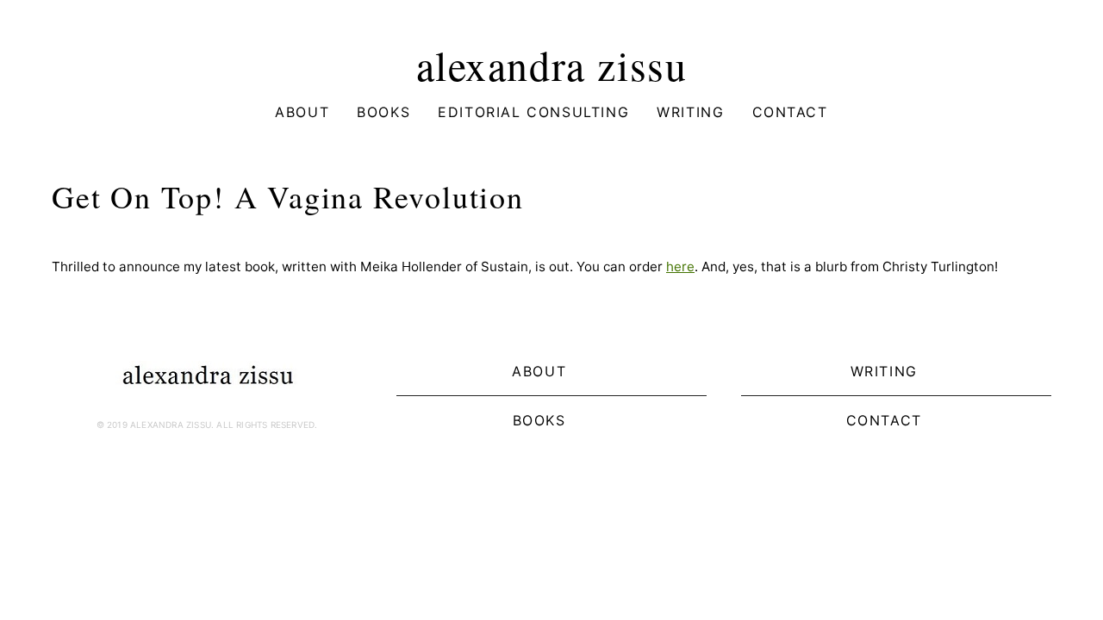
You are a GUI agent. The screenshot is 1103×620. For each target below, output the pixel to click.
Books (383, 112)
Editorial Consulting (533, 112)
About (302, 112)
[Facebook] (193, 466)
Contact (790, 112)
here (680, 266)
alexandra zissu (552, 64)
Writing (690, 112)
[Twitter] (221, 466)
